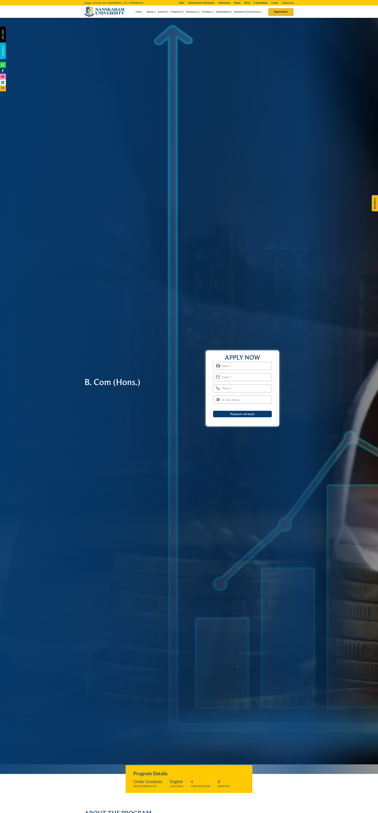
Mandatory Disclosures (246, 11)
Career (274, 3)
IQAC (181, 3)
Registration (281, 11)
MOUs (247, 3)
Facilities (206, 11)
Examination (223, 11)
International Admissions (201, 3)
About (149, 11)
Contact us (288, 3)
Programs (176, 11)
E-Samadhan (261, 3)
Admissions (224, 3)
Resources (191, 11)
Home (139, 11)
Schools (162, 11)
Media (237, 3)
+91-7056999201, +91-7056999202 (122, 2)
